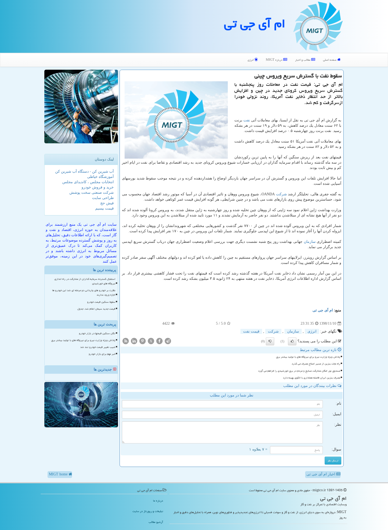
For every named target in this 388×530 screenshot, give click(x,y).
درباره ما (158, 500)
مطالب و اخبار (303, 60)
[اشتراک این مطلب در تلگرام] (168, 341)
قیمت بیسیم (104, 208)
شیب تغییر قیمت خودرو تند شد (97, 347)
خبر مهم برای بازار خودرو (102, 354)
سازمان (310, 242)
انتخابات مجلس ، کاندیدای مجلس (88, 182)
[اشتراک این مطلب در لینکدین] (134, 341)
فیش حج (107, 203)
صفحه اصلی (330, 60)
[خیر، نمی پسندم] (270, 341)
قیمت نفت (251, 331)
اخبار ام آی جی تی (321, 474)
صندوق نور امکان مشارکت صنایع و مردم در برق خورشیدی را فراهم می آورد (299, 370)
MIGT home (59, 474)
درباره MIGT (274, 60)
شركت (281, 194)
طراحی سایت (103, 198)
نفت (246, 120)
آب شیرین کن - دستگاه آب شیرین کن (84, 171)
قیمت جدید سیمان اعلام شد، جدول (96, 308)
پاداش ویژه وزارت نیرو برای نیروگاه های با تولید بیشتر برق (308, 356)
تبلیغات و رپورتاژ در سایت (148, 511)
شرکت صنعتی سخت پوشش (91, 193)
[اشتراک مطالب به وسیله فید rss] (125, 341)
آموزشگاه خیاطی (100, 177)
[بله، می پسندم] (292, 341)
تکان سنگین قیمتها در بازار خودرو (97, 333)
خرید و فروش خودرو (98, 187)
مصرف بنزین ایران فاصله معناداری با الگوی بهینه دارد (311, 377)
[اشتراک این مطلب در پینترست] (142, 341)
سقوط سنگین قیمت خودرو (101, 302)
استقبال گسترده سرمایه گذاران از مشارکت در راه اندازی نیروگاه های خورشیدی (84, 281)
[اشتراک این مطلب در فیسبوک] (159, 341)
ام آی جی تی (254, 23)
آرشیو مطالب (156, 522)
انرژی (251, 60)
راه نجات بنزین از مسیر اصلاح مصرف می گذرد (316, 363)
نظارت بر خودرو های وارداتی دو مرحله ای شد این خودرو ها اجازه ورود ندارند (83, 292)
